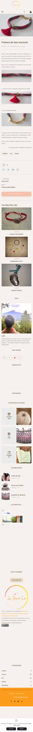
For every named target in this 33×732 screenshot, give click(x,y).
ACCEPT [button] (11, 728)
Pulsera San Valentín (16, 234)
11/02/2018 (13, 487)
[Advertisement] (16, 547)
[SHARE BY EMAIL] (13, 170)
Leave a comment (15, 194)
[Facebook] (4, 357)
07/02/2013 (16, 231)
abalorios (5, 153)
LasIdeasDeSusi (9, 697)
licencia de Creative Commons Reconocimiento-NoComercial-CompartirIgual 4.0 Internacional (15, 613)
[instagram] (21, 701)
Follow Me (16, 580)
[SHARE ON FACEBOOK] (4, 170)
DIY (2, 39)
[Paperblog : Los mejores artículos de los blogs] (6, 513)
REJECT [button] (22, 728)
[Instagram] (20, 357)
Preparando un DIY (16, 261)
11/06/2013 (16, 288)
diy (11, 153)
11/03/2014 (16, 259)
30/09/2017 (13, 497)
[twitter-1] (14, 701)
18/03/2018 (13, 478)
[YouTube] (14, 357)
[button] (13, 46)
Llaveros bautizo (16, 290)
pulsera (17, 153)
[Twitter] (9, 357)
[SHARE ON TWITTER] (8, 170)
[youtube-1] (18, 701)
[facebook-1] (11, 701)
